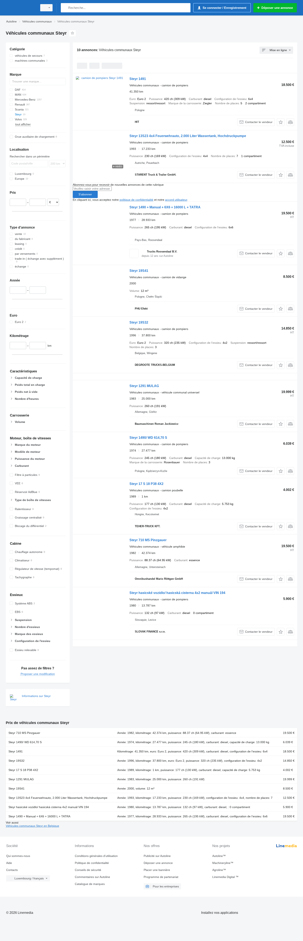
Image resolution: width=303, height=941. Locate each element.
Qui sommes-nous (18, 856)
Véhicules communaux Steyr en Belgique (32, 825)
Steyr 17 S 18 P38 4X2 (146, 484)
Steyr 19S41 (138, 270)
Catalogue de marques (90, 884)
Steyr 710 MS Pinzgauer (148, 540)
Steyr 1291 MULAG (144, 386)
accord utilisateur (176, 199)
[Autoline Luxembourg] (20, 7)
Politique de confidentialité (92, 863)
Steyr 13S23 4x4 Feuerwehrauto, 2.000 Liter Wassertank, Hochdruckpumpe (187, 136)
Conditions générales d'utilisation (96, 856)
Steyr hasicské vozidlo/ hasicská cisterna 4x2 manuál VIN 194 (177, 593)
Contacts (12, 870)
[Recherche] (64, 7)
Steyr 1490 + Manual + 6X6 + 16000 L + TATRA (165, 207)
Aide (9, 863)
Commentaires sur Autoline (92, 877)
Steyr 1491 (137, 79)
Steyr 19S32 (138, 322)
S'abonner (85, 194)
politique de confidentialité (136, 199)
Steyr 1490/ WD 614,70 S (148, 437)
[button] (280, 122)
